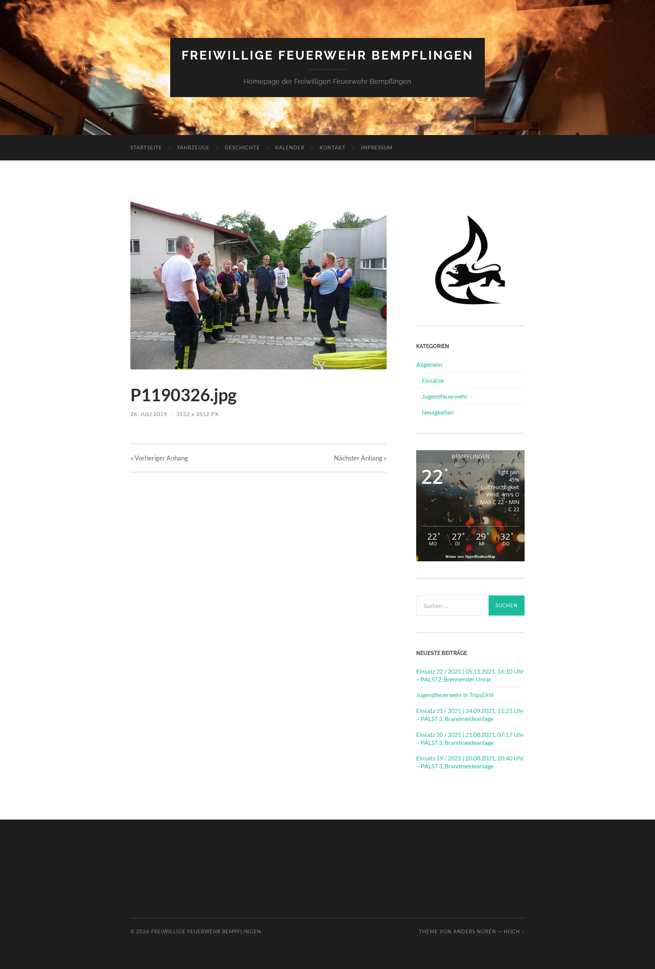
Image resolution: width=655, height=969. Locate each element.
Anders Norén (474, 931)
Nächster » (360, 458)
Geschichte (242, 147)
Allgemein (429, 364)
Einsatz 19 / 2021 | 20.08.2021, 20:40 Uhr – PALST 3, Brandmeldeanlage (470, 762)
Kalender (289, 147)
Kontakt (333, 147)
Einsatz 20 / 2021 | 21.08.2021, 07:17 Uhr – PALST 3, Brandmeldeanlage (470, 738)
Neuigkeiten (438, 412)
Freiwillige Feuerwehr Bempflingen (327, 55)
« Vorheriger (159, 458)
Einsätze (433, 380)
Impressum (377, 147)
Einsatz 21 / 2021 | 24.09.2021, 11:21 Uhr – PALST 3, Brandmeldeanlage (470, 714)
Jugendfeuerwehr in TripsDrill (455, 694)
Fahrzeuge (193, 147)
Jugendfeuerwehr (445, 396)
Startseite (146, 147)
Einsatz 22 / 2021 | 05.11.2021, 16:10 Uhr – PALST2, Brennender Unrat (470, 675)
